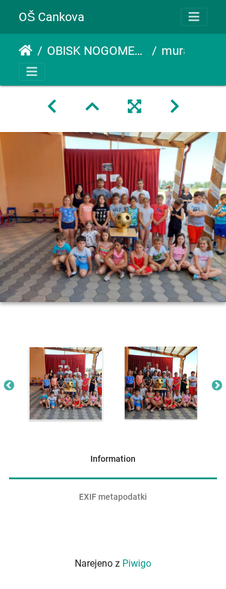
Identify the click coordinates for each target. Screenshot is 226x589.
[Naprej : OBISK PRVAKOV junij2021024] (174, 107)
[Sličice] (92, 107)
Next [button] (217, 386)
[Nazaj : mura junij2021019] (52, 107)
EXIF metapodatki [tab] (113, 497)
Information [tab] (113, 459)
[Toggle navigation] (194, 17)
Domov (26, 51)
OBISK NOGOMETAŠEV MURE (97, 50)
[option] (65, 383)
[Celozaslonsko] (134, 107)
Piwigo (136, 563)
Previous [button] (9, 386)
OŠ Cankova (51, 17)
